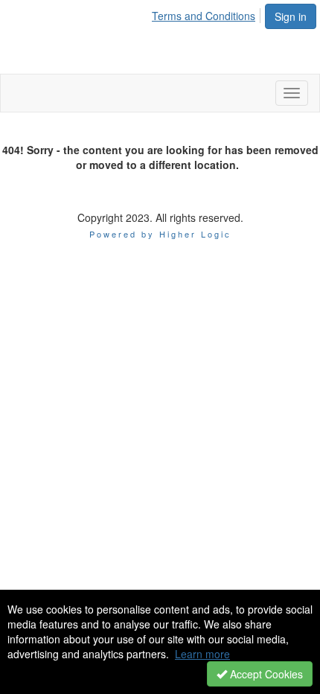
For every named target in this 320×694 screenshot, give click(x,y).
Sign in (291, 16)
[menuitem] (207, 13)
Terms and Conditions (203, 15)
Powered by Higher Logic (160, 234)
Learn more (202, 653)
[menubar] (207, 13)
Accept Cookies (265, 673)
